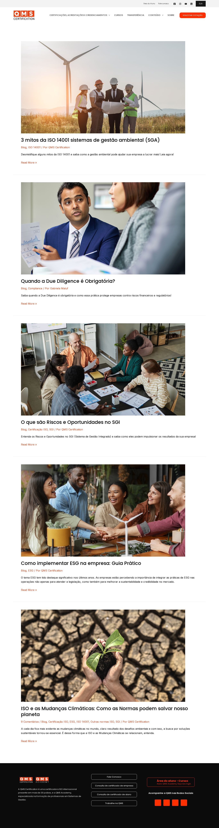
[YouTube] (186, 4)
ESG (30, 570)
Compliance (35, 288)
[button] (201, 4)
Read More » (29, 162)
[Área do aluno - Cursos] (152, 782)
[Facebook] (174, 4)
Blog (23, 147)
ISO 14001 (34, 147)
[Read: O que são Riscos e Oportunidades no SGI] (103, 369)
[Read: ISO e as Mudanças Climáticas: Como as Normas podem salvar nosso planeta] (103, 655)
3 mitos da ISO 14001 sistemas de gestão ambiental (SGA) (90, 140)
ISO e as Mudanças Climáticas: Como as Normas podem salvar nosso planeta (104, 711)
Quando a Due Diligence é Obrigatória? (68, 281)
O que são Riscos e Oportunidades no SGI (70, 422)
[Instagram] (180, 4)
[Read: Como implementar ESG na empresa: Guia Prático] (103, 510)
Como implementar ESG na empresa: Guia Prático (81, 563)
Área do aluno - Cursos (172, 781)
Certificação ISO (38, 429)
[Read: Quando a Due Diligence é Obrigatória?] (103, 228)
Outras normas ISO (102, 721)
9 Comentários (30, 721)
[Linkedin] (191, 4)
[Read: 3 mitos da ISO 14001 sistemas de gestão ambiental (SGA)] (103, 87)
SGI (51, 429)
